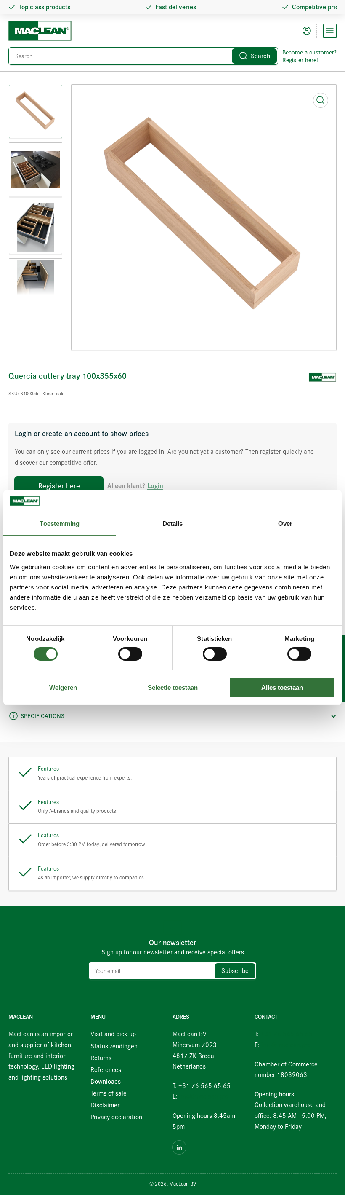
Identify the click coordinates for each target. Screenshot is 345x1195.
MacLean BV (182, 1184)
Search (260, 56)
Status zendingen (114, 1046)
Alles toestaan (282, 687)
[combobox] (143, 56)
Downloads (105, 1081)
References (105, 1070)
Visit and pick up (113, 1034)
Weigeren (63, 687)
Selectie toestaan (173, 687)
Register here (59, 486)
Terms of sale (108, 1093)
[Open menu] (330, 31)
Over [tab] (285, 523)
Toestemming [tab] (60, 523)
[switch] (130, 654)
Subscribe (235, 971)
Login (155, 486)
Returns (100, 1058)
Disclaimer (104, 1105)
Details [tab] (172, 523)
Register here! (300, 60)
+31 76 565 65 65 (286, 1034)
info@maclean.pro (203, 1096)
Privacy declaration (116, 1117)
